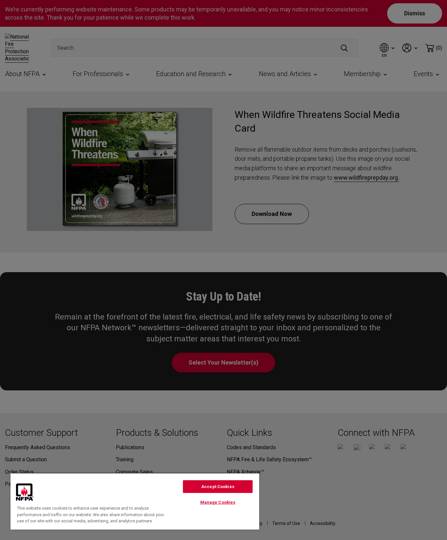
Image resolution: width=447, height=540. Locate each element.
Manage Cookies (218, 502)
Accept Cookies (217, 486)
